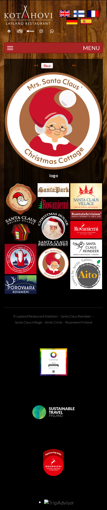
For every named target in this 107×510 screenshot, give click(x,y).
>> (74, 65)
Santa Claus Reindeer (76, 316)
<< (36, 65)
